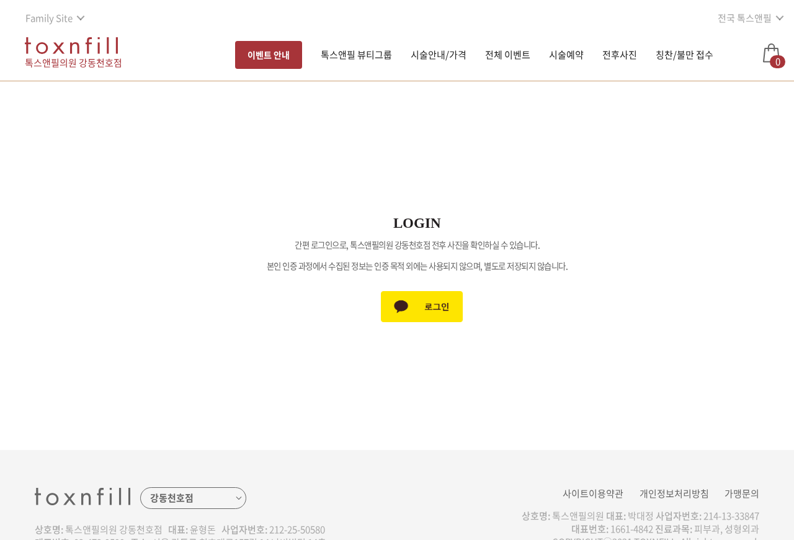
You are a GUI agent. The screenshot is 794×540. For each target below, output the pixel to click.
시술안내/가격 (438, 54)
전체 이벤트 (507, 54)
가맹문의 (742, 493)
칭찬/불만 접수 (684, 54)
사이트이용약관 (593, 493)
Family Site (49, 18)
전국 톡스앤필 (745, 18)
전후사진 (619, 54)
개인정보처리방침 (674, 493)
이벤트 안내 (269, 54)
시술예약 (566, 54)
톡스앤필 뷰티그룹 (356, 54)
